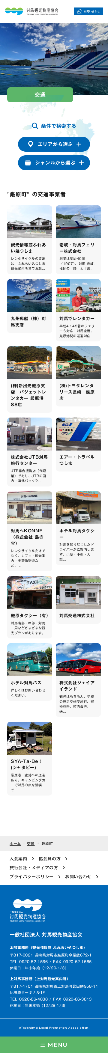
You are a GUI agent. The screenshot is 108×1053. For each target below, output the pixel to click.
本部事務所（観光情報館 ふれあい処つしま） (48, 947)
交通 (30, 843)
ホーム (15, 843)
